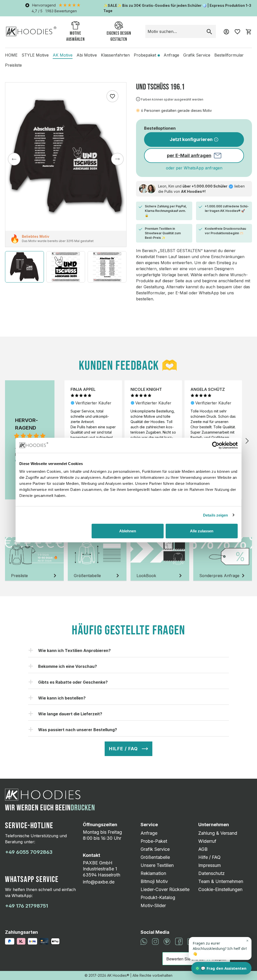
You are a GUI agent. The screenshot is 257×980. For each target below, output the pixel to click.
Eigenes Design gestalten (119, 36)
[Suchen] (209, 31)
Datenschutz (211, 873)
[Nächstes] (117, 159)
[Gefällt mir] (112, 96)
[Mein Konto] (226, 31)
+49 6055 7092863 (28, 852)
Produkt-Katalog (158, 897)
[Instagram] (155, 941)
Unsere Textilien (157, 865)
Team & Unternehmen (220, 881)
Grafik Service (155, 849)
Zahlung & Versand (217, 833)
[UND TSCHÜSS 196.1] (65, 156)
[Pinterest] (167, 941)
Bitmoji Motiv (154, 881)
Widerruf (207, 841)
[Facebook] (178, 941)
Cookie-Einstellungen (220, 889)
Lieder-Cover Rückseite (165, 889)
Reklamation (153, 873)
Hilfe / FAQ (209, 857)
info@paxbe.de (98, 881)
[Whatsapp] (144, 941)
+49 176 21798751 (26, 906)
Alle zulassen (201, 531)
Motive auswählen (75, 36)
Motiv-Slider (153, 905)
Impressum (209, 865)
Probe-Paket (154, 841)
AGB (203, 849)
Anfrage (149, 833)
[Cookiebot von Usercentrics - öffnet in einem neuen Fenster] (216, 445)
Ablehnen (127, 531)
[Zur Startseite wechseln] (31, 31)
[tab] (34, 559)
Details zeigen (215, 515)
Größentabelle (155, 857)
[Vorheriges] (14, 159)
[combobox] (174, 31)
